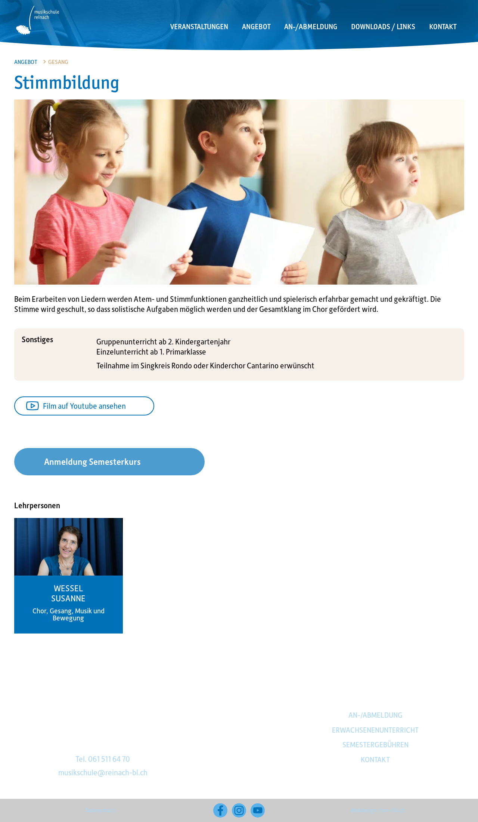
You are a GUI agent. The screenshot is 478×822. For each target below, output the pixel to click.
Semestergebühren (375, 744)
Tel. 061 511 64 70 (102, 759)
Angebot (256, 26)
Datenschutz (100, 810)
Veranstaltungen (199, 26)
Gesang (58, 61)
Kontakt (442, 26)
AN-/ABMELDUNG (375, 714)
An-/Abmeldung (310, 26)
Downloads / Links (383, 26)
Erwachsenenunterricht (375, 729)
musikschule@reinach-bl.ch (103, 772)
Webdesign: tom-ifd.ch (378, 810)
